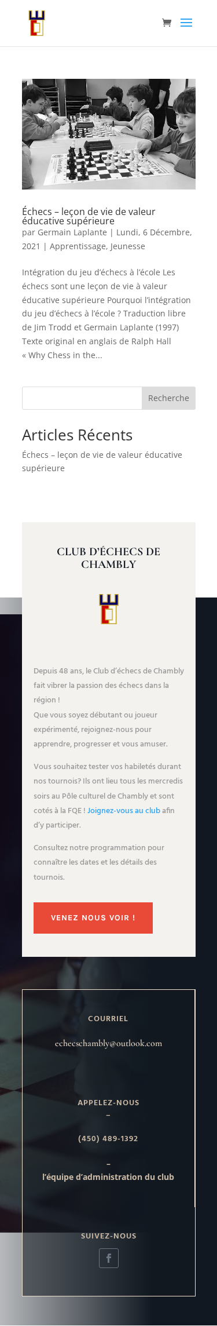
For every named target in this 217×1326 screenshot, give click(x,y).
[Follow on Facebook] (109, 1258)
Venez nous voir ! (93, 918)
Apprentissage (78, 246)
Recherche (168, 397)
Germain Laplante (72, 232)
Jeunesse (128, 246)
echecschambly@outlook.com (108, 1043)
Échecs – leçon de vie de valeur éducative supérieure (89, 216)
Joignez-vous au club (123, 811)
